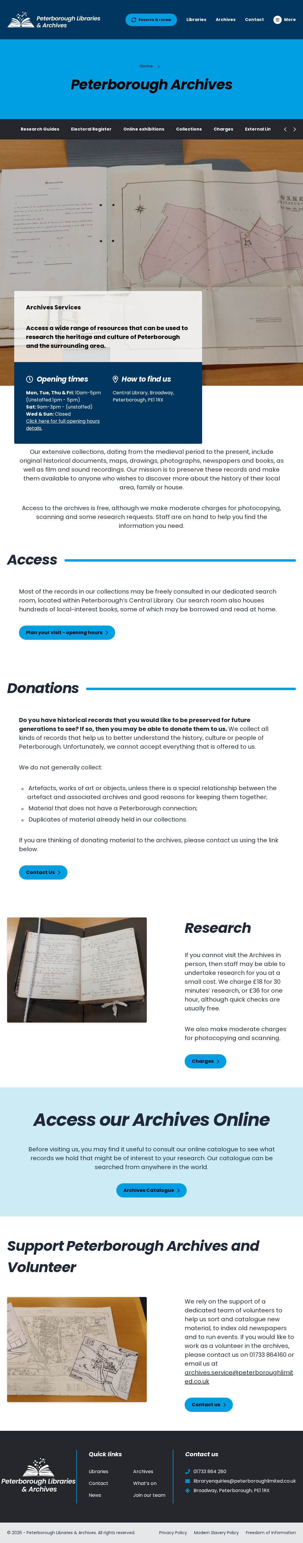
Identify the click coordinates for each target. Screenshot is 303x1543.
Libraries (196, 19)
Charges (223, 129)
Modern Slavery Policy (216, 1533)
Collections (189, 129)
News (95, 1495)
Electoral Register (91, 129)
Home (146, 66)
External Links (260, 129)
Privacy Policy (173, 1533)
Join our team (149, 1495)
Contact (254, 19)
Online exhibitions (143, 129)
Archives (226, 19)
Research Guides (40, 129)
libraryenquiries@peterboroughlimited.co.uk (245, 1481)
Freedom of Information (271, 1533)
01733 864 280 (210, 1471)
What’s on (145, 1483)
